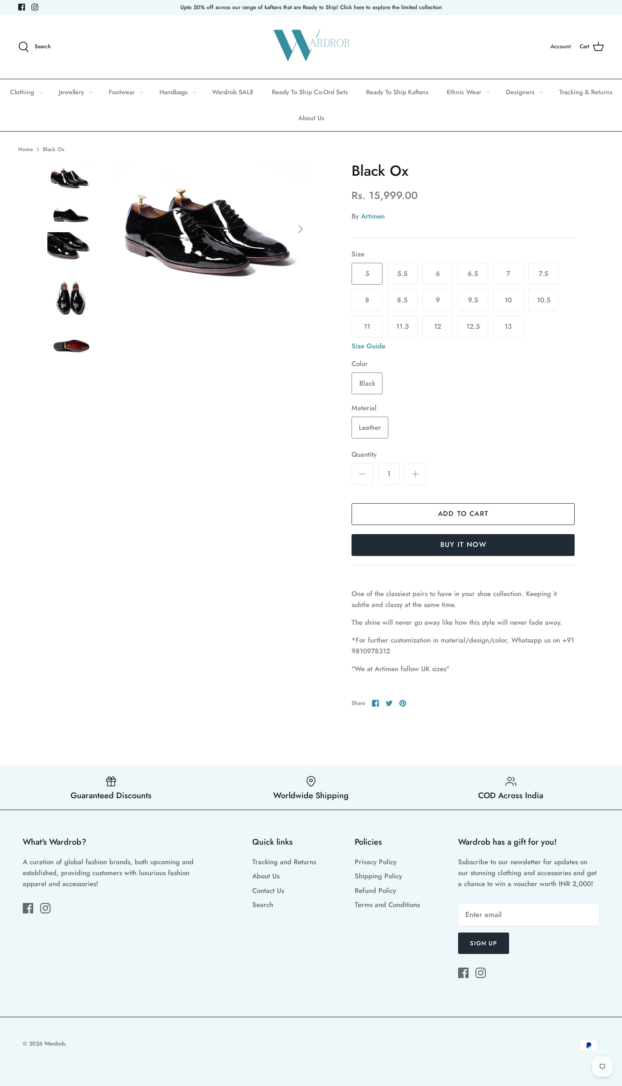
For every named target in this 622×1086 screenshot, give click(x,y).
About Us (311, 117)
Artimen (373, 216)
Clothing (22, 92)
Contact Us (268, 891)
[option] (211, 229)
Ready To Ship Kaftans (397, 92)
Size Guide (368, 346)
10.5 (544, 300)
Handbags (173, 92)
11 (367, 326)
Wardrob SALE (233, 92)
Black (367, 383)
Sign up (483, 943)
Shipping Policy (378, 876)
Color (360, 364)
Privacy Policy (376, 862)
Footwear (122, 92)
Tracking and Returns (284, 862)
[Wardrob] (311, 47)
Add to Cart (463, 514)
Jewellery (71, 92)
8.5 (402, 300)
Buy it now (463, 545)
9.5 (473, 300)
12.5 (473, 326)
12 (437, 326)
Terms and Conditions (387, 905)
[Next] (301, 229)
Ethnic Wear (464, 92)
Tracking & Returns (585, 92)
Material (364, 408)
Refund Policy (375, 891)
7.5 (543, 274)
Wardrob (54, 1044)
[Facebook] (21, 7)
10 (508, 300)
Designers (520, 92)
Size (358, 254)
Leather (370, 428)
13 (508, 326)
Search (262, 905)
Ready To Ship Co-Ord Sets (310, 92)
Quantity (364, 454)
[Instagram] (34, 7)
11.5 (402, 326)
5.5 (402, 274)
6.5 (473, 274)
